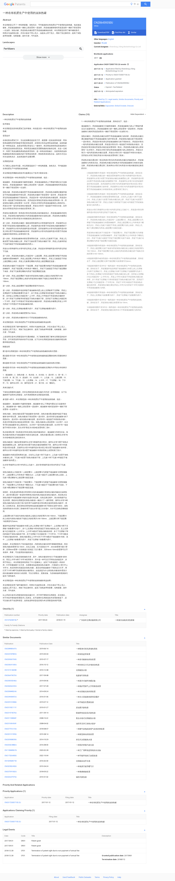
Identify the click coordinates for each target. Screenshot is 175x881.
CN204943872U (11, 697)
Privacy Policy (108, 877)
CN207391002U (11, 772)
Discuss (130, 106)
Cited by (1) (102, 99)
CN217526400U (11, 755)
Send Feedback (69, 877)
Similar (133, 32)
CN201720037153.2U (13, 802)
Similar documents (126, 99)
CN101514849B (11, 670)
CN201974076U (11, 713)
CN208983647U (11, 649)
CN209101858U (11, 702)
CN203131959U (11, 734)
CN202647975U (11, 777)
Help (119, 877)
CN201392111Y (10, 707)
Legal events (113, 99)
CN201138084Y (10, 718)
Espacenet (109, 106)
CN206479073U (11, 675)
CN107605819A (11, 620)
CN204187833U (11, 654)
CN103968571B (11, 761)
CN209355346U (11, 681)
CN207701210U (11, 729)
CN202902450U (11, 766)
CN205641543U (11, 665)
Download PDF (103, 32)
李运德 (104, 43)
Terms (97, 877)
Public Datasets (85, 877)
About (56, 877)
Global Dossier (120, 106)
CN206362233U (11, 686)
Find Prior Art (120, 32)
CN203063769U (11, 659)
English (111, 39)
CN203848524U (11, 691)
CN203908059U (11, 739)
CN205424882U (11, 745)
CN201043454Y (10, 723)
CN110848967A (11, 750)
